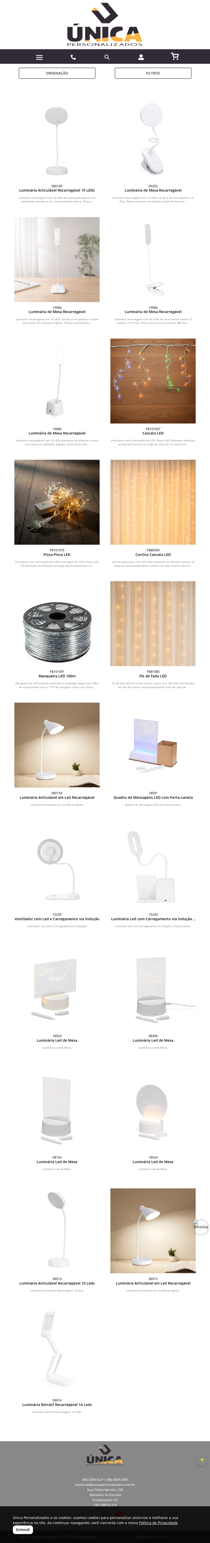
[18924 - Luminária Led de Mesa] (153, 1109)
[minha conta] (141, 57)
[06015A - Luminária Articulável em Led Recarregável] (57, 745)
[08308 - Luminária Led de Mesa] (153, 987)
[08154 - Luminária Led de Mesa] (57, 1109)
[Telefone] (73, 57)
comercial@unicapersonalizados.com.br (105, 1485)
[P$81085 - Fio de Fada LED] (153, 623)
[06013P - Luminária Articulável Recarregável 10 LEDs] (57, 138)
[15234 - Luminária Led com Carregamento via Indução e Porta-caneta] (153, 866)
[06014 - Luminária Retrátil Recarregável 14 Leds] (57, 1352)
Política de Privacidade (158, 1522)
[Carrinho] (175, 56)
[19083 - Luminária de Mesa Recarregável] (57, 259)
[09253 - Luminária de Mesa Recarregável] (153, 138)
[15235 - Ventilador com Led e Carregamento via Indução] (57, 866)
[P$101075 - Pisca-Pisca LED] (57, 502)
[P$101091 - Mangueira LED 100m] (57, 623)
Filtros (153, 73)
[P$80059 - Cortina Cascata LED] (153, 502)
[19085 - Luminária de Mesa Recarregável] (57, 381)
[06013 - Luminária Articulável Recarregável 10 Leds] (57, 1230)
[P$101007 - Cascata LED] (153, 381)
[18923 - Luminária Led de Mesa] (57, 987)
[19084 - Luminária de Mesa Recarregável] (153, 259)
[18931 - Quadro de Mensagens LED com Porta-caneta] (153, 745)
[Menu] (39, 57)
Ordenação (57, 73)
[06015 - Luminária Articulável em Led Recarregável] (153, 1230)
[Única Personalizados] (105, 24)
